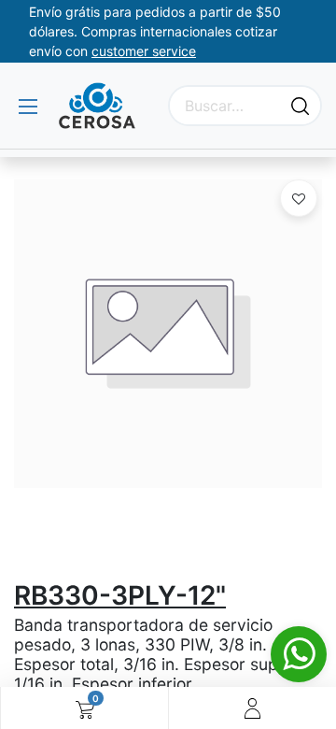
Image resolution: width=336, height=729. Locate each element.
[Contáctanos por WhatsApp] (299, 654)
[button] (298, 198)
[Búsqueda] (300, 105)
